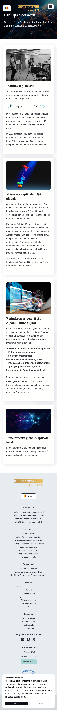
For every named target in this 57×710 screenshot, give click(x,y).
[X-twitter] (34, 639)
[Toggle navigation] (51, 6)
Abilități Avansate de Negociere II (28, 540)
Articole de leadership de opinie (28, 587)
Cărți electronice (28, 593)
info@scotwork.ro (28, 656)
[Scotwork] (28, 482)
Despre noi (28, 614)
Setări (41, 703)
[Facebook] (28, 639)
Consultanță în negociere (28, 550)
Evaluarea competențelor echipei (28, 572)
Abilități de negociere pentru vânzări (29, 512)
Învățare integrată (28, 557)
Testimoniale (28, 625)
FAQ (28, 607)
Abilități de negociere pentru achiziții (29, 515)
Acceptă (16, 703)
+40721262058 (28, 652)
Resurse (28, 582)
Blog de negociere (28, 600)
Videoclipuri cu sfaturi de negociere (28, 597)
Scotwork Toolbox (28, 603)
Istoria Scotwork (28, 618)
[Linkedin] (22, 639)
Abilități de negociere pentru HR (28, 522)
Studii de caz (28, 628)
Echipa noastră (28, 622)
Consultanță (28, 564)
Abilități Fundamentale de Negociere (28, 544)
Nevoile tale (28, 508)
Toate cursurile (28, 534)
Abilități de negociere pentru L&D (28, 519)
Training (28, 529)
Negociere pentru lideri (28, 553)
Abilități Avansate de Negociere (28, 537)
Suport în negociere (28, 568)
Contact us (27, 662)
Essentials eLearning (28, 547)
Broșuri (29, 590)
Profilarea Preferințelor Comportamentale (28, 575)
